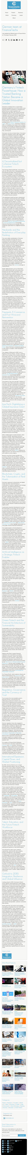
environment (18, 675)
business (16, 122)
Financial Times (6, 374)
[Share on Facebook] (6, 40)
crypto (3, 123)
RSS (10, 1151)
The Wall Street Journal (12, 373)
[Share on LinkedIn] (14, 40)
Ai (3, 1104)
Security (5, 1107)
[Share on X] (9, 40)
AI (24, 122)
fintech (12, 122)
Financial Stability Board (9, 222)
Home (6, 12)
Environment (6, 1106)
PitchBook (6, 795)
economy (4, 745)
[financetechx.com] (14, 5)
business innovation (20, 395)
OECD (16, 450)
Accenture (4, 590)
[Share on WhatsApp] (11, 40)
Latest (21, 15)
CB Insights (14, 795)
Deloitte (11, 590)
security (17, 600)
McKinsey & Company (7, 345)
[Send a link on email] (19, 40)
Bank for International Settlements (16, 221)
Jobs (22, 1104)
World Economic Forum (10, 522)
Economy (14, 15)
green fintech (11, 123)
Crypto (17, 1104)
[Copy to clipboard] (22, 40)
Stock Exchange (15, 1106)
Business (20, 12)
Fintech (13, 12)
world (10, 745)
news (10, 802)
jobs (15, 865)
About (14, 18)
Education (11, 1107)
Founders (16, 1102)
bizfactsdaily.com (9, 1118)
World (7, 15)
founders (21, 122)
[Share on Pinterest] (17, 40)
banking (17, 265)
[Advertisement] (14, 57)
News (7, 1104)
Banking (22, 1106)
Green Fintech (18, 1107)
